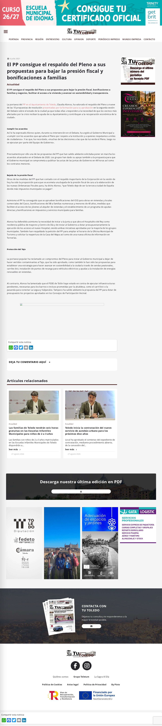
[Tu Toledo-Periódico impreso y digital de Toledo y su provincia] (81, 31)
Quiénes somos (60, 676)
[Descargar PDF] (81, 491)
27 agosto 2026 (17, 454)
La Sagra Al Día (101, 676)
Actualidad (13, 84)
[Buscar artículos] (159, 32)
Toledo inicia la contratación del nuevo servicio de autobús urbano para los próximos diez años (88, 430)
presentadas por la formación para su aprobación (68, 107)
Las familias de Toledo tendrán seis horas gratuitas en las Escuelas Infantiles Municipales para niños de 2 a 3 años (33, 430)
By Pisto (115, 684)
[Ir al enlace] (75, 665)
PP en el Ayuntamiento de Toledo (39, 104)
